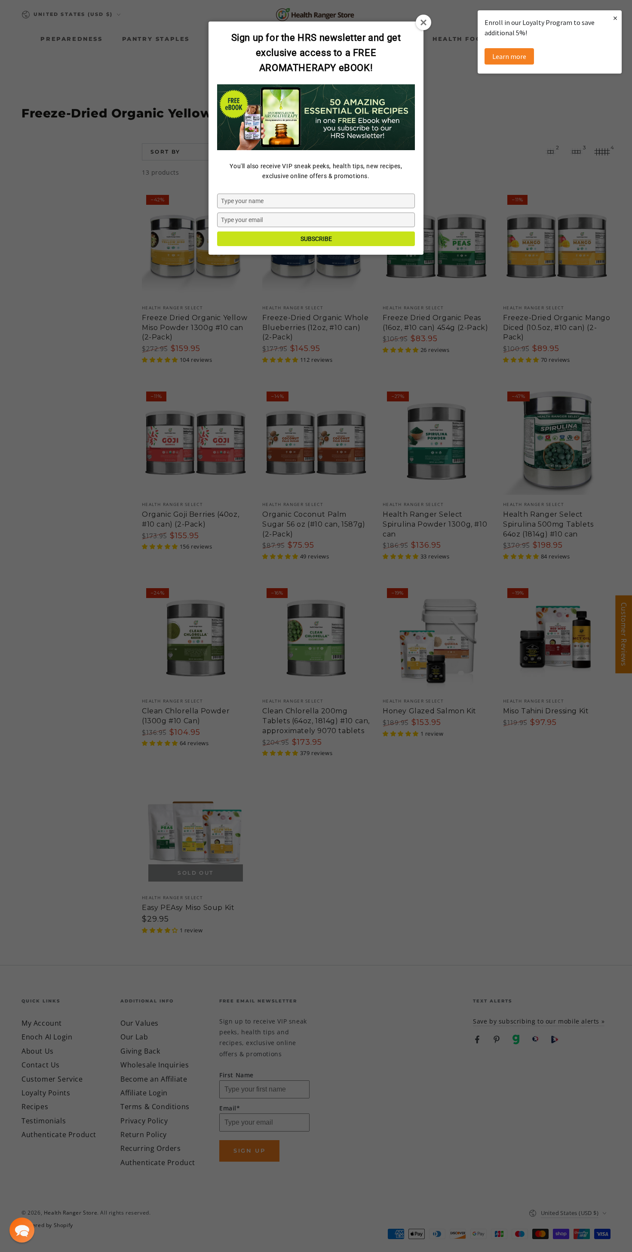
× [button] (615, 17)
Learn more (509, 56)
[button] (21, 1230)
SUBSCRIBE (316, 238)
